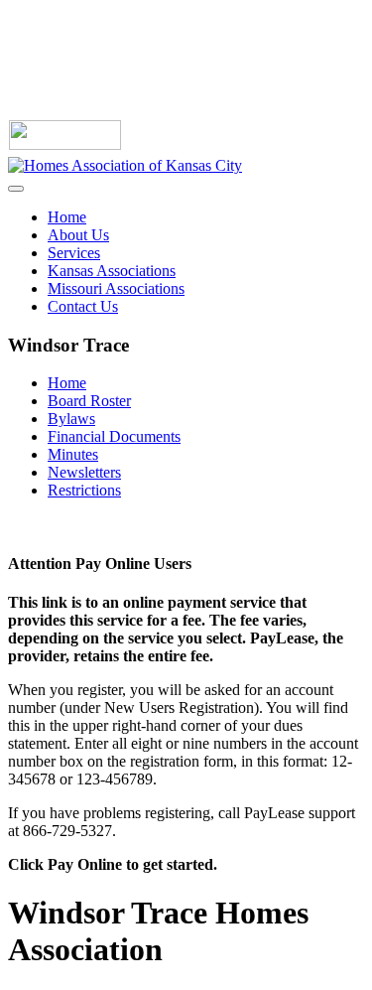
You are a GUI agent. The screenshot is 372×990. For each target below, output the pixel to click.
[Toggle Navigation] (16, 189)
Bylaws (71, 418)
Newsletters (84, 472)
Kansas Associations (112, 270)
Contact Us (83, 306)
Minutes (73, 454)
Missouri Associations (116, 288)
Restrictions (84, 490)
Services (74, 252)
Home (67, 217)
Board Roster (89, 400)
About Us (78, 234)
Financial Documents (114, 436)
